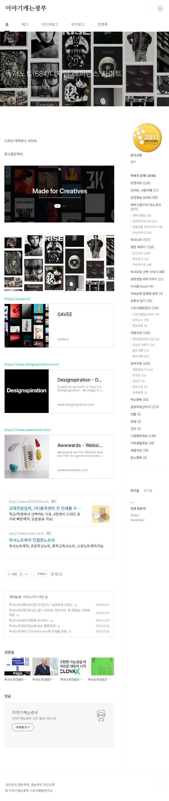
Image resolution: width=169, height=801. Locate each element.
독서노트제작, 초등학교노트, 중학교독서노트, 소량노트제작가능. (56, 545)
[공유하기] (21, 574)
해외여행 (140, 356)
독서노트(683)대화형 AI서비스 (29, 620)
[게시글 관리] (26, 574)
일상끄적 (141, 253)
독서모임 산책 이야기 (147, 271)
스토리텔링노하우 (145, 314)
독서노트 (15, 597)
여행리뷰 (140, 333)
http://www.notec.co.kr (26, 533)
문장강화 (139, 326)
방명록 (103, 24)
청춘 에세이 (142, 247)
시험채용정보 (143, 436)
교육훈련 (139, 392)
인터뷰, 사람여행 (144, 190)
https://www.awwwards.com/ (27, 429)
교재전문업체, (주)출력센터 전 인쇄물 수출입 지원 (45, 508)
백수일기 (140, 259)
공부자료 (140, 363)
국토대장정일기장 (145, 339)
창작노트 (140, 320)
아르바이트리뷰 (144, 221)
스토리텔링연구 (144, 308)
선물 (135, 414)
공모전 (138, 381)
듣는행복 (138, 457)
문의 (133, 162)
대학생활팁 (141, 215)
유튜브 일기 (141, 300)
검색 (150, 8)
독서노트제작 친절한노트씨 (32, 539)
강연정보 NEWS (144, 197)
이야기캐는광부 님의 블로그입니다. (34, 718)
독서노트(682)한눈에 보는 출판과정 (32, 626)
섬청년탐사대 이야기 (147, 279)
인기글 (148, 490)
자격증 (139, 375)
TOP (160, 786)
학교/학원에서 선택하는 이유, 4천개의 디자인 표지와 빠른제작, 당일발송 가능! (44, 516)
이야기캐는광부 (26, 8)
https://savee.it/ (17, 298)
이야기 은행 (143, 175)
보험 (135, 421)
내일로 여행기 (143, 345)
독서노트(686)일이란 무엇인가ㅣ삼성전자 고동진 (41, 604)
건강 (135, 428)
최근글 (134, 490)
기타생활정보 (142, 443)
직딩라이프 (141, 264)
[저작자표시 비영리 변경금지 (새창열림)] (56, 574)
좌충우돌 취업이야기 (147, 227)
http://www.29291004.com (29, 501)
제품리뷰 (139, 450)
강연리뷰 (140, 183)
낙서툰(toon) (141, 286)
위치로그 (77, 24)
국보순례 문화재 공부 (146, 293)
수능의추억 (141, 232)
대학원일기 (142, 369)
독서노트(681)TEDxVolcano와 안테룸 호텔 (38, 631)
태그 (25, 24)
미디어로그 (50, 24)
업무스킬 (139, 387)
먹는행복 (139, 399)
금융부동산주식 (144, 407)
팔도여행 (140, 350)
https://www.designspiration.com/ (31, 364)
